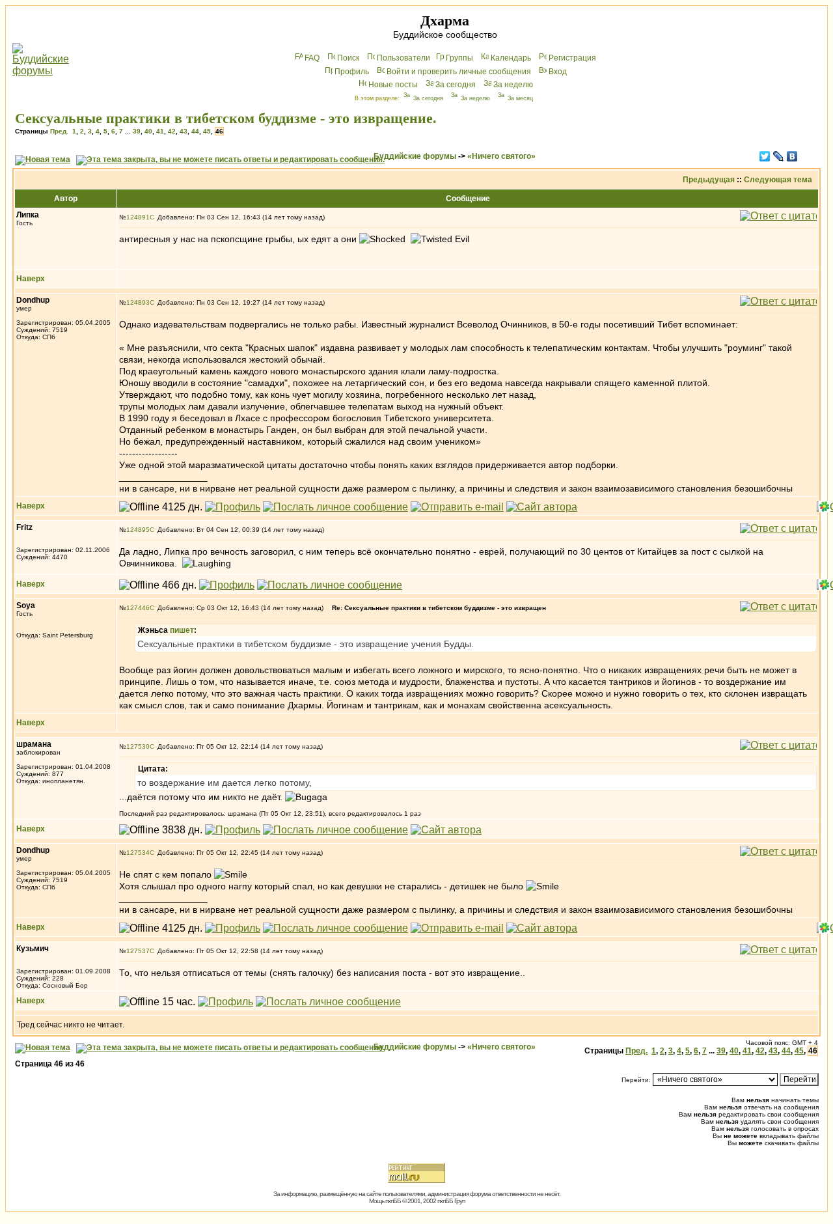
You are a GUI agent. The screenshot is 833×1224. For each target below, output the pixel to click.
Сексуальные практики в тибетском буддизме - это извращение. (226, 118)
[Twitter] (765, 156)
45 (207, 131)
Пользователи (403, 58)
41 (160, 131)
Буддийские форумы (415, 156)
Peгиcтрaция (572, 58)
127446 (138, 607)
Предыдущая (709, 179)
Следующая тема (778, 179)
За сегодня (455, 84)
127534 (138, 852)
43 (183, 131)
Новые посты (393, 84)
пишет (182, 630)
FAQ (312, 58)
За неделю (513, 84)
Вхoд (558, 71)
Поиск (348, 58)
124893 (138, 302)
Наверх (30, 278)
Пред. (59, 131)
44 (195, 131)
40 (148, 131)
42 (172, 131)
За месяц (520, 98)
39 (137, 131)
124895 (138, 529)
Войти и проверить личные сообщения (459, 71)
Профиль (352, 71)
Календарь (511, 58)
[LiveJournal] (778, 156)
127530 (138, 746)
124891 (138, 217)
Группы (459, 58)
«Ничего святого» (501, 156)
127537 (138, 950)
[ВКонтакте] (792, 156)
